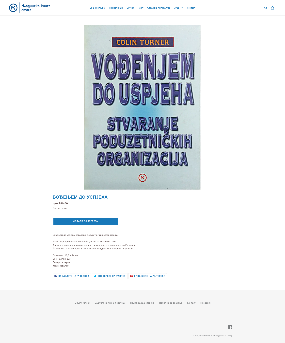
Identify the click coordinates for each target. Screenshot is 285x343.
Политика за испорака (142, 302)
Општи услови (82, 302)
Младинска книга (206, 336)
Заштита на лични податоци (110, 302)
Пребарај (205, 302)
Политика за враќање (170, 302)
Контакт (191, 302)
